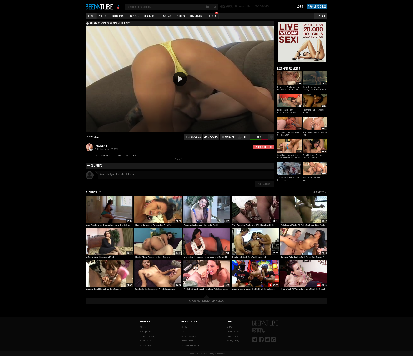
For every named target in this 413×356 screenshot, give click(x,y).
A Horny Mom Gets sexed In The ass (315, 134)
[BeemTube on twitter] (254, 339)
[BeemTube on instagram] (273, 339)
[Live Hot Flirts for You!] (302, 62)
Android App (145, 345)
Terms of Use (233, 332)
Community (196, 16)
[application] (180, 79)
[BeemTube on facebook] (261, 339)
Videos (102, 16)
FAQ (183, 332)
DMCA (229, 327)
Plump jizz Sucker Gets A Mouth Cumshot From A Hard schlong (288, 88)
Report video (187, 341)
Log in (300, 6)
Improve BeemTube (190, 345)
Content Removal (189, 336)
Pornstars (165, 16)
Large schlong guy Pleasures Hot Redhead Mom (287, 111)
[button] (180, 79)
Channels (149, 16)
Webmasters (145, 341)
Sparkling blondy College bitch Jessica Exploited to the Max (288, 156)
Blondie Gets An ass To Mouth (312, 179)
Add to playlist (228, 137)
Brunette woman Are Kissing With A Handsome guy (314, 88)
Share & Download (193, 137)
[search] (215, 7)
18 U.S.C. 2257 (233, 336)
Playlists (134, 16)
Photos (181, 16)
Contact (185, 327)
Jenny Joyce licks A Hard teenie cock (288, 179)
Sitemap (143, 327)
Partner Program (147, 336)
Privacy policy (233, 341)
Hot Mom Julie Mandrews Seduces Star (288, 134)
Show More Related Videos (206, 301)
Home (91, 16)
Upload (321, 16)
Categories (118, 16)
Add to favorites (211, 137)
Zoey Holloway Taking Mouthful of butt (312, 156)
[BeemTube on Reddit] (267, 339)
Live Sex (212, 15)
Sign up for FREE (317, 6)
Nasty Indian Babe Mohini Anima (314, 111)
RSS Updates (145, 332)
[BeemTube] (100, 6)
